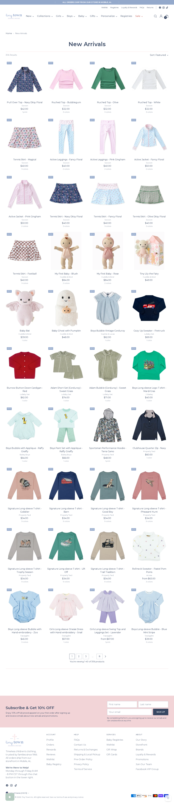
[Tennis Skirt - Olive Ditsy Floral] (149, 194)
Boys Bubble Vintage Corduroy (108, 330)
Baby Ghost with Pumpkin (66, 330)
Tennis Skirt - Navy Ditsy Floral (66, 216)
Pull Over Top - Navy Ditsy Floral (25, 102)
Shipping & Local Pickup (87, 754)
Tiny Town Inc (27, 797)
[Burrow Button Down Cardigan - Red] (25, 365)
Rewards (51, 749)
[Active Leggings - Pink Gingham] (108, 137)
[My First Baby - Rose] (108, 251)
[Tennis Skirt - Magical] (25, 137)
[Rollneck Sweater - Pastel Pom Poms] (149, 546)
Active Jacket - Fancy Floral (149, 159)
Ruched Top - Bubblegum (66, 102)
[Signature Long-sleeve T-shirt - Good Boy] (108, 486)
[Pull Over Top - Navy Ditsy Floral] (25, 80)
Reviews (50, 754)
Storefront (141, 744)
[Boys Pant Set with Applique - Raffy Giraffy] (66, 425)
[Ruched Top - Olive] (108, 80)
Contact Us (80, 744)
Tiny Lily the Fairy (149, 273)
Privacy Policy (81, 764)
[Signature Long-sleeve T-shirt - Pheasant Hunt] (149, 486)
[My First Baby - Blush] (66, 251)
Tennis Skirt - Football (25, 273)
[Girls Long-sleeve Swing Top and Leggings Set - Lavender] (108, 606)
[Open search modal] (155, 16)
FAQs (77, 740)
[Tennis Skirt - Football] (25, 251)
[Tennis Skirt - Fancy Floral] (108, 194)
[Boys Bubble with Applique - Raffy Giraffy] (25, 425)
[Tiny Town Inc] (14, 16)
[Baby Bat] (25, 308)
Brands (139, 749)
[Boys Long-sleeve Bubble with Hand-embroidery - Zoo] (25, 606)
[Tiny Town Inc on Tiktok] (167, 7)
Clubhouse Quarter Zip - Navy (149, 448)
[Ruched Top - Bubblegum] (66, 80)
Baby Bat (25, 330)
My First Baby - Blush (66, 273)
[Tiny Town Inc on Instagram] (163, 7)
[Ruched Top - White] (149, 80)
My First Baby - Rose (108, 273)
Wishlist (50, 759)
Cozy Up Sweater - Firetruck (149, 330)
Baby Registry (53, 764)
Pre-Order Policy (83, 759)
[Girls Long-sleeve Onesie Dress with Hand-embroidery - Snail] (66, 606)
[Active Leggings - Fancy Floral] (66, 137)
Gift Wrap (111, 749)
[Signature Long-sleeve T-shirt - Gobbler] (25, 486)
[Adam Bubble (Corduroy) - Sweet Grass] (108, 365)
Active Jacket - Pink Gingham (25, 216)
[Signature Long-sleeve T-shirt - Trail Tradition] (108, 546)
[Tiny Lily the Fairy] (149, 251)
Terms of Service (83, 769)
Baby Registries (114, 740)
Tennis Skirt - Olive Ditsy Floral (149, 216)
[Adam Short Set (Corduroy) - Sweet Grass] (66, 365)
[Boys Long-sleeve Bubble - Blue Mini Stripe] (149, 606)
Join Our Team (144, 764)
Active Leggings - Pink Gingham (107, 159)
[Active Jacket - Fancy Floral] (149, 137)
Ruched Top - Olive (107, 102)
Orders (50, 744)
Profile (50, 740)
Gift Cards (111, 754)
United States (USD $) (18, 793)
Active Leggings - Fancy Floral (66, 159)
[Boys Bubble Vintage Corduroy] (108, 308)
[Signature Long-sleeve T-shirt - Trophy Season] (25, 546)
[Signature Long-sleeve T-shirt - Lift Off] (66, 546)
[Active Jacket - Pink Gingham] (25, 194)
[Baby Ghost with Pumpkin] (66, 308)
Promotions (142, 759)
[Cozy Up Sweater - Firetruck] (149, 308)
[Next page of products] (105, 656)
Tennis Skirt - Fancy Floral (108, 216)
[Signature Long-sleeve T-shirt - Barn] (66, 486)
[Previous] (55, 2)
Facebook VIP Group (147, 769)
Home (9, 33)
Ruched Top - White (149, 102)
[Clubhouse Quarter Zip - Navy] (149, 425)
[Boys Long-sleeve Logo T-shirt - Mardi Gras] (149, 365)
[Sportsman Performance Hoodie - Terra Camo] (108, 425)
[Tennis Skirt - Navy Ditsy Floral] (66, 194)
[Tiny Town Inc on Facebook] (160, 7)
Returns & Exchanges (85, 749)
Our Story (141, 740)
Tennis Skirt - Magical (24, 159)
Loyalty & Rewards (146, 754)
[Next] (119, 2)
